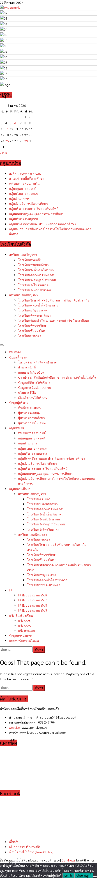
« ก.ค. (3, 153)
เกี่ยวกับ (14, 842)
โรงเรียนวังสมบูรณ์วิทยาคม (37, 279)
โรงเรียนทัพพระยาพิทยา (34, 315)
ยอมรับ (68, 875)
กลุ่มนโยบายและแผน (23, 193)
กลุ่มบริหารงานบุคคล (23, 218)
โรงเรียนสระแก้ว (30, 259)
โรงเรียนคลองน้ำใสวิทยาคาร (38, 305)
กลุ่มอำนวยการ (19, 198)
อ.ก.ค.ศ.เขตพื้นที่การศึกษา (26, 178)
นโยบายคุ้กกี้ (83, 875)
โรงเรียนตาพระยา (30, 335)
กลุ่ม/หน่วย (16, 427)
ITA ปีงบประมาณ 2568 (32, 605)
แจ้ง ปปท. (24, 625)
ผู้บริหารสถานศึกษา (31, 417)
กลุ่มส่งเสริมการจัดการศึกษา (28, 203)
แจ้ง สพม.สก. (26, 630)
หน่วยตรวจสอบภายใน (24, 183)
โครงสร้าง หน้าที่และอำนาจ (37, 362)
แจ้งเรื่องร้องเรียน (21, 615)
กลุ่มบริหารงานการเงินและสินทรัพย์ (33, 208)
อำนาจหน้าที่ (27, 367)
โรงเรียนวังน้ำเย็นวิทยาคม (36, 269)
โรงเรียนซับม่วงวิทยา (32, 330)
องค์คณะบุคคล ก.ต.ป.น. (25, 173)
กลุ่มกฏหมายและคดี (22, 188)
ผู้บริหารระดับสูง (29, 412)
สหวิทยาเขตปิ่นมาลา (32, 534)
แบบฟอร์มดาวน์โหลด (24, 640)
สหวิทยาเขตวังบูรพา (23, 254)
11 (7, 129)
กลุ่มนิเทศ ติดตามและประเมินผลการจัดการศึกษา (42, 223)
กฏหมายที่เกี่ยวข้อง (31, 372)
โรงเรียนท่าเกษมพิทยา (33, 264)
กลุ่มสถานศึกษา (19, 488)
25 (7, 141)
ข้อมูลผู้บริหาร (18, 402)
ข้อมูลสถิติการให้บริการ (34, 382)
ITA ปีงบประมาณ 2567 (32, 600)
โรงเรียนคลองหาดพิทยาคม (36, 274)
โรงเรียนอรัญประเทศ (32, 310)
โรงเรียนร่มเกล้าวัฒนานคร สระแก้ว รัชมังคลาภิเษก (53, 320)
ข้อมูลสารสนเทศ (20, 635)
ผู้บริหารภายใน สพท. (32, 422)
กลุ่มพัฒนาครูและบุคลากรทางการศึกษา (36, 213)
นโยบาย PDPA (27, 392)
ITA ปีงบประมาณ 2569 (32, 610)
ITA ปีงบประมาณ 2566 (32, 595)
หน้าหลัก (15, 351)
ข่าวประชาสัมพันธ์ (57, 377)
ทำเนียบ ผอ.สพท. (29, 407)
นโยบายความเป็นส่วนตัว (24, 847)
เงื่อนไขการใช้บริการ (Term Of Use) (31, 852)
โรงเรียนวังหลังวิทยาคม (34, 289)
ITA (10, 590)
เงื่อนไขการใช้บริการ (32, 397)
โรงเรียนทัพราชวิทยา (33, 325)
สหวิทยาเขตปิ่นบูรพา (23, 294)
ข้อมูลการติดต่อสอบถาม (34, 387)
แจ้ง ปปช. (24, 620)
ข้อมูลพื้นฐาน (18, 357)
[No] (95, 876)
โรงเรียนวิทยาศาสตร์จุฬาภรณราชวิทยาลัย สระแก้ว (53, 300)
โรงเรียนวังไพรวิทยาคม (34, 284)
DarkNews (69, 860)
